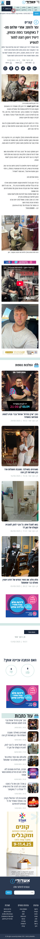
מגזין (36, 919)
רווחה (23, 914)
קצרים (23, 926)
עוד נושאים (8, 9)
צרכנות (23, 919)
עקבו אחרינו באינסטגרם (7, 916)
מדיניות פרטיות (7, 909)
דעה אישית (23, 916)
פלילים (23, 7)
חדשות (36, 909)
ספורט (36, 916)
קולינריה (23, 921)
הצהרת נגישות (7, 912)
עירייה (29, 10)
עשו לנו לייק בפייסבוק (7, 919)
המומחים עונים (23, 909)
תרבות (35, 914)
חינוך (35, 10)
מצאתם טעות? (31, 632)
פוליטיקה (24, 10)
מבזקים (36, 13)
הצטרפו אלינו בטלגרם (7, 914)
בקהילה (36, 912)
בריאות (29, 7)
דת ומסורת (17, 10)
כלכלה (17, 7)
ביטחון (35, 7)
